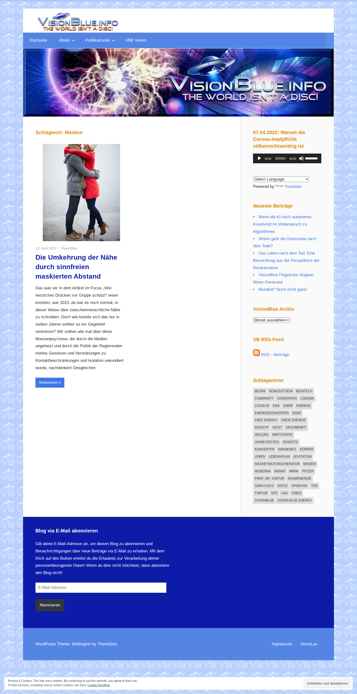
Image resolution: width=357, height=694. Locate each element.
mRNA (293, 471)
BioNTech (304, 391)
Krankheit (287, 449)
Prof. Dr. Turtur (269, 478)
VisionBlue (69, 248)
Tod (314, 486)
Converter (287, 398)
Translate (293, 186)
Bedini (260, 391)
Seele (282, 486)
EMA (276, 406)
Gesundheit (296, 427)
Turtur (261, 493)
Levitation (302, 456)
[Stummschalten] (301, 158)
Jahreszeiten (267, 442)
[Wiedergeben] (259, 158)
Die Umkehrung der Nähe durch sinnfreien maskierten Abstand (76, 267)
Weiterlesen (48, 382)
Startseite (38, 40)
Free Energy (266, 420)
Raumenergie (299, 478)
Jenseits (290, 442)
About (64, 40)
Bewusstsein (280, 391)
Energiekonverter (272, 413)
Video (296, 493)
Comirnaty (264, 398)
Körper (306, 449)
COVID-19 (262, 406)
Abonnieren (50, 605)
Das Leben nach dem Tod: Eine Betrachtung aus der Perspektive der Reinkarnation (286, 260)
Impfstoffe (282, 435)
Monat (280, 471)
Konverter (264, 449)
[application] (287, 158)
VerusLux (308, 644)
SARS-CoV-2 (264, 486)
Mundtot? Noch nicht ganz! (283, 289)
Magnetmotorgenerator (277, 464)
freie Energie (293, 420)
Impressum (282, 644)
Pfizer (308, 471)
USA (284, 493)
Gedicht (262, 427)
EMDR (288, 406)
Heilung (262, 435)
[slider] (312, 158)
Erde (296, 413)
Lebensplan (279, 456)
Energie (303, 406)
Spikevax (299, 486)
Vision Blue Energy (295, 500)
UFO (274, 493)
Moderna (263, 471)
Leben (260, 456)
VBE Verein (136, 40)
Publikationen (97, 40)
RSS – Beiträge (274, 354)
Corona (307, 398)
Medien (309, 464)
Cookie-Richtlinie (98, 685)
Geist (277, 427)
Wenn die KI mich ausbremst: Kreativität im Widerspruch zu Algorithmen (282, 224)
